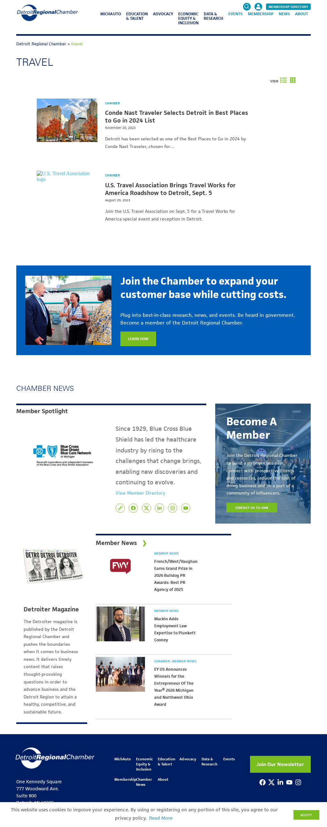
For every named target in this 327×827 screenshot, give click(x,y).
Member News (166, 553)
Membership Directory (288, 6)
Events (235, 14)
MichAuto (110, 14)
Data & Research (213, 16)
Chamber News (144, 782)
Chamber (112, 103)
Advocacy (163, 14)
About (301, 14)
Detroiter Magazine (51, 609)
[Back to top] (311, 777)
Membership (260, 14)
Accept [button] (306, 815)
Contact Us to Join (252, 507)
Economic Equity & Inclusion (188, 18)
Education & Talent (137, 16)
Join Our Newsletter (280, 764)
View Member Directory (140, 493)
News (284, 14)
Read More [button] (160, 818)
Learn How (138, 338)
